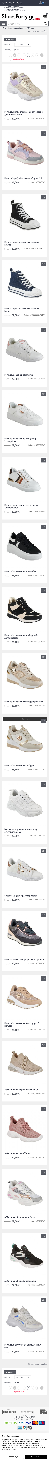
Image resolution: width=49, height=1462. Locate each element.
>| (10, 59)
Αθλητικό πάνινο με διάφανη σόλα (21, 1089)
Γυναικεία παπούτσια (15, 28)
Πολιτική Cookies (11, 1449)
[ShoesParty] (21, 17)
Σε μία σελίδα (18, 59)
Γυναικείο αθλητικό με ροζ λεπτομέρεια (24, 959)
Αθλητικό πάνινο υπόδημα (17, 1153)
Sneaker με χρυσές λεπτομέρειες (20, 896)
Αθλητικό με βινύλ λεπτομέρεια (20, 1281)
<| (10, 55)
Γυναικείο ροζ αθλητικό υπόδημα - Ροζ (23, 178)
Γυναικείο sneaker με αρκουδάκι (20, 571)
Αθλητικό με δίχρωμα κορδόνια (19, 1217)
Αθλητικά (30, 28)
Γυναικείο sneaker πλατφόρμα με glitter (23, 701)
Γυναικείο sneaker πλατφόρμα (19, 765)
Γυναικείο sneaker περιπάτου (18, 375)
